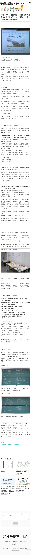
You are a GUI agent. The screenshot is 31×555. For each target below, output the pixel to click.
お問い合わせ (14, 541)
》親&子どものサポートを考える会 (10, 444)
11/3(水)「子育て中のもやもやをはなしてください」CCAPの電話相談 (22, 488)
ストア (20, 544)
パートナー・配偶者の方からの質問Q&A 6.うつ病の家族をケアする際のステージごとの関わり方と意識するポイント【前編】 (7, 490)
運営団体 (7, 541)
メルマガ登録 (13, 544)
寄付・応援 (23, 541)
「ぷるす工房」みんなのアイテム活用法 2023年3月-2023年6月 (22, 471)
